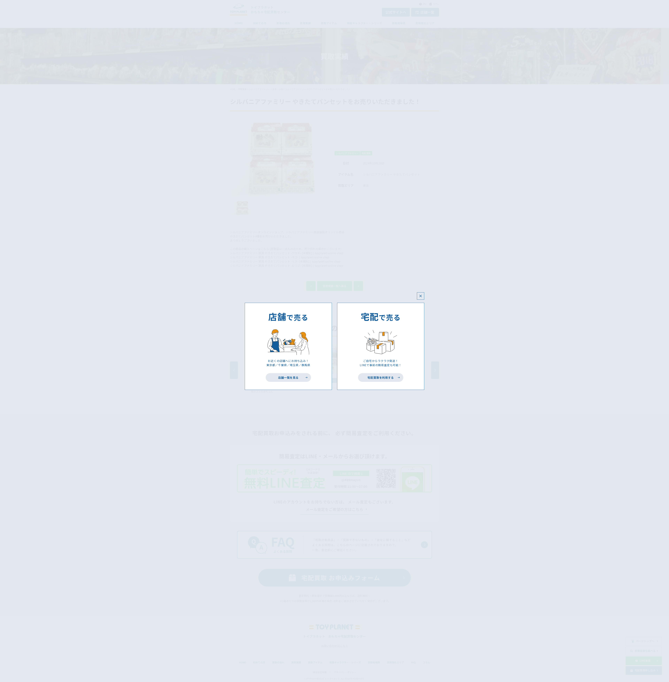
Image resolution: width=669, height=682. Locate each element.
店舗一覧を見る (288, 377)
